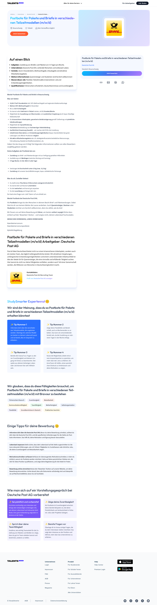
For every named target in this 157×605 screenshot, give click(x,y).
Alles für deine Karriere (72, 3)
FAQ (46, 574)
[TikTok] (136, 600)
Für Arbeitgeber (128, 3)
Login (47, 565)
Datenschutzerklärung (59, 601)
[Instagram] (130, 600)
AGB (46, 579)
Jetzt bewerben (19, 34)
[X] (142, 600)
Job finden (142, 3)
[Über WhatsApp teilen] (122, 82)
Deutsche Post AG (88, 65)
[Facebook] (125, 600)
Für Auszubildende (75, 574)
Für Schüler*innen (74, 569)
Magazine (48, 588)
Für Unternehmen (74, 579)
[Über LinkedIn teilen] (115, 82)
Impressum (49, 569)
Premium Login (99, 569)
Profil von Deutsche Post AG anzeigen (39, 278)
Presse (47, 583)
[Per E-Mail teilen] (108, 82)
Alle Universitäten (74, 592)
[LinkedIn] (148, 600)
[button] (101, 82)
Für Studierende (74, 565)
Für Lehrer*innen (74, 583)
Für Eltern (71, 588)
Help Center (98, 565)
